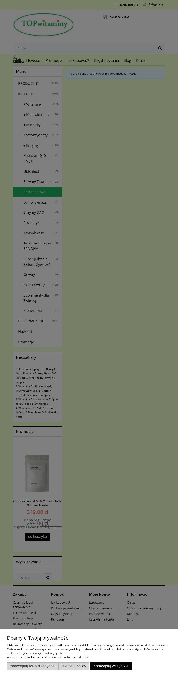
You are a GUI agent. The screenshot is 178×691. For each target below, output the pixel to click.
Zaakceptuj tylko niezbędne (32, 666)
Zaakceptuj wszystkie (110, 666)
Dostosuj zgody (74, 666)
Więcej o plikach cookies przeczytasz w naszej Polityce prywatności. (47, 657)
